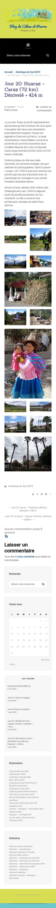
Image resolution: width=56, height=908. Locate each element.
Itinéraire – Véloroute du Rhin (22, 866)
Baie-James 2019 (16, 780)
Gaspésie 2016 (15, 806)
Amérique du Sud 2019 (28, 72)
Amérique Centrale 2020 (20, 777)
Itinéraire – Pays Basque (20, 849)
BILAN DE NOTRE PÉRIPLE (18, 686)
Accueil (8, 72)
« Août (12, 664)
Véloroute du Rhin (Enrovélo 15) (23, 803)
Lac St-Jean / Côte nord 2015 (22, 817)
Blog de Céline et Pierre (28, 26)
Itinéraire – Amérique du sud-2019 (24, 858)
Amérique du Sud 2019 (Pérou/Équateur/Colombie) (23, 784)
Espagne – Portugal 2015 (20, 814)
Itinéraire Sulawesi (17, 872)
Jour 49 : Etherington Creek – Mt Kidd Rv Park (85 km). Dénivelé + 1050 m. (20, 741)
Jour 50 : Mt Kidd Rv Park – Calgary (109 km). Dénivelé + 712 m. (20, 724)
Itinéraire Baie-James (18, 855)
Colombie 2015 (15, 820)
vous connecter (26, 556)
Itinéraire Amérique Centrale (21, 852)
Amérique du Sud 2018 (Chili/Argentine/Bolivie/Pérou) (23, 790)
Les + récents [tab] (28, 678)
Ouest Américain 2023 (19, 771)
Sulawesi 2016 (15, 812)
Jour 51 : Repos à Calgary (18, 698)
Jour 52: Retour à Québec (18, 709)
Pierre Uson (10, 110)
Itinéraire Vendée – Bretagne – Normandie (23, 876)
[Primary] (28, 45)
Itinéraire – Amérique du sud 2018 (24, 861)
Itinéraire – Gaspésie (18, 869)
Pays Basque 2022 (17, 774)
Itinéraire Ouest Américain (20, 846)
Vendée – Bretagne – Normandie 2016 (26, 809)
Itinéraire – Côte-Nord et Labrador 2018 (27, 864)
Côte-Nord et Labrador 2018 (21, 794)
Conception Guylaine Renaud (28, 895)
